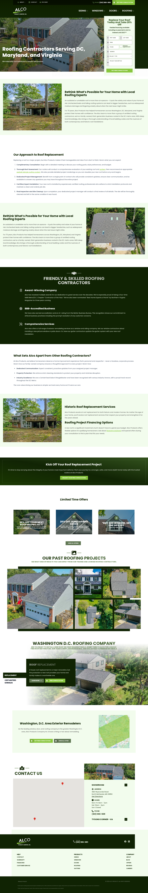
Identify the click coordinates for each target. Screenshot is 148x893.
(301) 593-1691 (98, 814)
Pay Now (45, 2)
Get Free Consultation (125, 2)
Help (18, 854)
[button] (63, 783)
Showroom (98, 785)
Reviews (129, 866)
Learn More (36, 680)
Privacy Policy (22, 881)
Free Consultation (56, 680)
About (22, 2)
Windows (97, 10)
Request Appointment (126, 46)
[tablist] (14, 679)
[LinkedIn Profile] (129, 841)
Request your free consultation (74, 478)
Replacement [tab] (11, 675)
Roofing (127, 10)
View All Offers (73, 543)
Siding (82, 10)
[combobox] (119, 56)
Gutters (77, 868)
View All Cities (64, 741)
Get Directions (97, 796)
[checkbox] (121, 46)
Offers (128, 863)
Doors (113, 10)
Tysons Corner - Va (102, 819)
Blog (128, 860)
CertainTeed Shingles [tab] (10, 681)
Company (130, 854)
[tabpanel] (74, 599)
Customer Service (23, 866)
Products (78, 854)
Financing (20, 863)
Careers (129, 868)
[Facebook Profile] (125, 841)
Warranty (20, 860)
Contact (34, 2)
